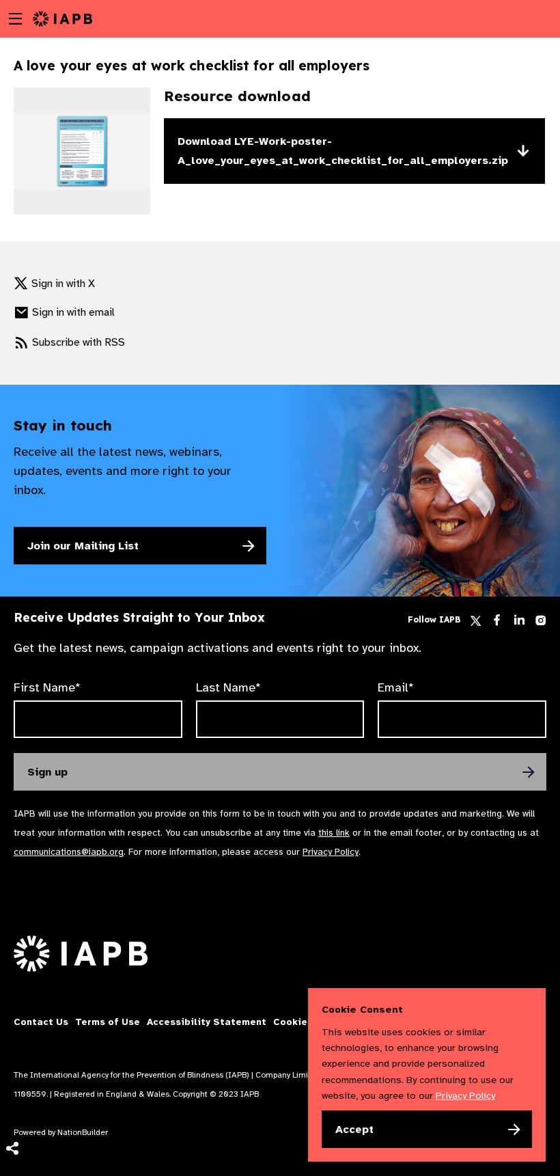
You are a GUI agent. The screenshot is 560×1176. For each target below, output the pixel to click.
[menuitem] (12, 991)
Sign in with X (63, 283)
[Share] (12, 1148)
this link (334, 832)
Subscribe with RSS (78, 342)
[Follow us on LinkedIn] (519, 622)
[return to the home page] (62, 18)
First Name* (47, 687)
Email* (396, 687)
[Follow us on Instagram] (540, 622)
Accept (354, 1129)
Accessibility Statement (206, 1022)
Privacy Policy (331, 852)
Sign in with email (73, 312)
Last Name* (228, 687)
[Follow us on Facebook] (496, 622)
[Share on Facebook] (12, 1073)
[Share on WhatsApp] (12, 1128)
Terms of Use (107, 1022)
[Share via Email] (12, 1019)
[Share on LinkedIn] (12, 1101)
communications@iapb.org (69, 852)
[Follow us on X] (475, 621)
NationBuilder (82, 1132)
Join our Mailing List (83, 546)
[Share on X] (12, 1046)
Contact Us (41, 1022)
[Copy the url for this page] (12, 991)
